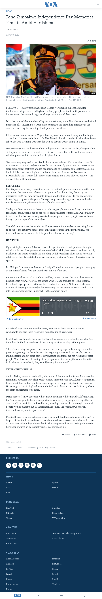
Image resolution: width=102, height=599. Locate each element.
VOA (47, 304)
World (9, 493)
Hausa (9, 579)
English (9, 569)
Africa (9, 483)
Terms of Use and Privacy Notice (67, 534)
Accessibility (58, 539)
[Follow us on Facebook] (8, 465)
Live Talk (10, 508)
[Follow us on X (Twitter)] (21, 465)
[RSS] (39, 465)
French (9, 574)
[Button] (92, 41)
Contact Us (11, 539)
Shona (9, 518)
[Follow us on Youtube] (14, 465)
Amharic (10, 564)
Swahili (55, 579)
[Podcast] (27, 465)
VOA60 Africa (58, 518)
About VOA (11, 534)
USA (8, 488)
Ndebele (10, 513)
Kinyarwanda (12, 584)
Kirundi (9, 589)
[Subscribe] (33, 465)
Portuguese (57, 564)
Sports (55, 483)
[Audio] (39, 595)
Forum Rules (11, 544)
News (9, 11)
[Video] (61, 595)
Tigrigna (56, 584)
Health (55, 488)
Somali (55, 574)
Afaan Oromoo (12, 559)
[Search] (84, 595)
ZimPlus (56, 508)
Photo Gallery (58, 513)
